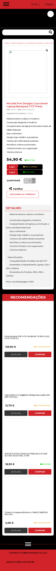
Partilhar (18, 189)
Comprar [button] (40, 354)
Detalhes (16, 354)
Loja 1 (12, 167)
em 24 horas (31, 167)
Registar (49, 4)
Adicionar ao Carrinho (23, 194)
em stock (30, 172)
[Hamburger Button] (6, 4)
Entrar (34, 4)
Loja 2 (12, 172)
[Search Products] (50, 32)
